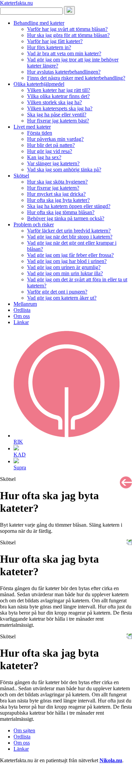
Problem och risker (34, 224)
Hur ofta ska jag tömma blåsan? (60, 212)
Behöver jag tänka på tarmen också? (65, 218)
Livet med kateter (32, 127)
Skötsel (21, 176)
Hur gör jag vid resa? (49, 151)
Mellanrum (25, 304)
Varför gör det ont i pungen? (57, 292)
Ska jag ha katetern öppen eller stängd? (68, 206)
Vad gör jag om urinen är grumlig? (64, 267)
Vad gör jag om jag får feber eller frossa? (70, 255)
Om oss (22, 316)
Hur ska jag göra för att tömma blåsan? (68, 35)
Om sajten (24, 730)
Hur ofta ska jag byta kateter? (58, 200)
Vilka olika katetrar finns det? (58, 96)
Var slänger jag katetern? (53, 163)
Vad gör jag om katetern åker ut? (61, 298)
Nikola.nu (111, 760)
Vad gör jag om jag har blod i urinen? (67, 261)
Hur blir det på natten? (51, 145)
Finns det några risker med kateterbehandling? (76, 78)
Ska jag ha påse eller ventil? (56, 114)
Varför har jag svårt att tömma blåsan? (67, 29)
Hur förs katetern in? (49, 47)
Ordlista (22, 310)
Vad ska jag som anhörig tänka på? (64, 169)
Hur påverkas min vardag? (55, 139)
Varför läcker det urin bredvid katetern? (69, 230)
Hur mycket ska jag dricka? (56, 194)
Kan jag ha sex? (44, 157)
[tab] (73, 388)
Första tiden (39, 133)
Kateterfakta (16, 3)
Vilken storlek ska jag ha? (54, 102)
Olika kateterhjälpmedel (39, 84)
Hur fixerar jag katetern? (53, 188)
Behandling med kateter (39, 23)
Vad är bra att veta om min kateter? (64, 53)
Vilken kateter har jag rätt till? (58, 90)
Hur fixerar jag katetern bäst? (58, 121)
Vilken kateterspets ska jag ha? (59, 108)
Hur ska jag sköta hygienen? (57, 182)
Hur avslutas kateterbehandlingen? (64, 72)
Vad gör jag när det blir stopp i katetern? (69, 237)
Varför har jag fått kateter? (55, 41)
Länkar (21, 322)
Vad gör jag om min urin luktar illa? (65, 273)
